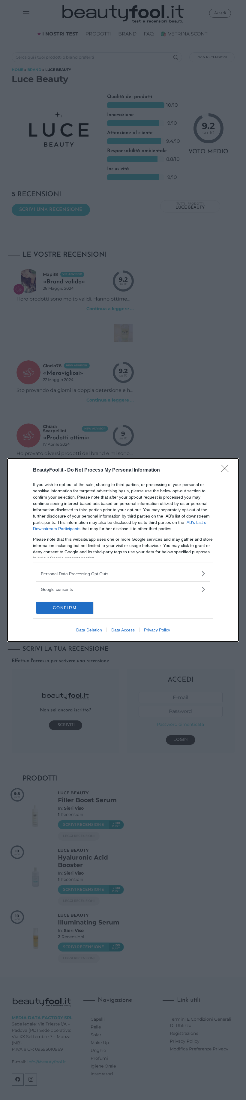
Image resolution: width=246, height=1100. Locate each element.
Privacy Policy (157, 630)
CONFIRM (65, 607)
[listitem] (123, 573)
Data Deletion (89, 630)
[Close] (226, 470)
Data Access (123, 630)
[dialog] (123, 550)
